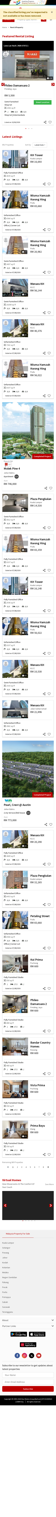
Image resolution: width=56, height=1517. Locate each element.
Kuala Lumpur (8, 1242)
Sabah (5, 1302)
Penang (5, 1252)
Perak (4, 1287)
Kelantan (6, 1267)
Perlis (4, 1292)
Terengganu (7, 1312)
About (5, 1320)
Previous (2, 84)
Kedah (5, 1262)
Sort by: (28, 145)
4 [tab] (31, 1220)
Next (53, 84)
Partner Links (9, 1326)
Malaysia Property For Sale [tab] (18, 1233)
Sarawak (6, 1307)
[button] (40, 145)
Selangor (6, 1247)
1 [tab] (25, 128)
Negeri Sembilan (9, 1277)
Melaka (5, 1272)
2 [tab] (28, 128)
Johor (4, 1257)
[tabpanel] (28, 84)
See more (49, 1184)
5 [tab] (34, 1220)
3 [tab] (31, 128)
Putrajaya (6, 1297)
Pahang (5, 1282)
